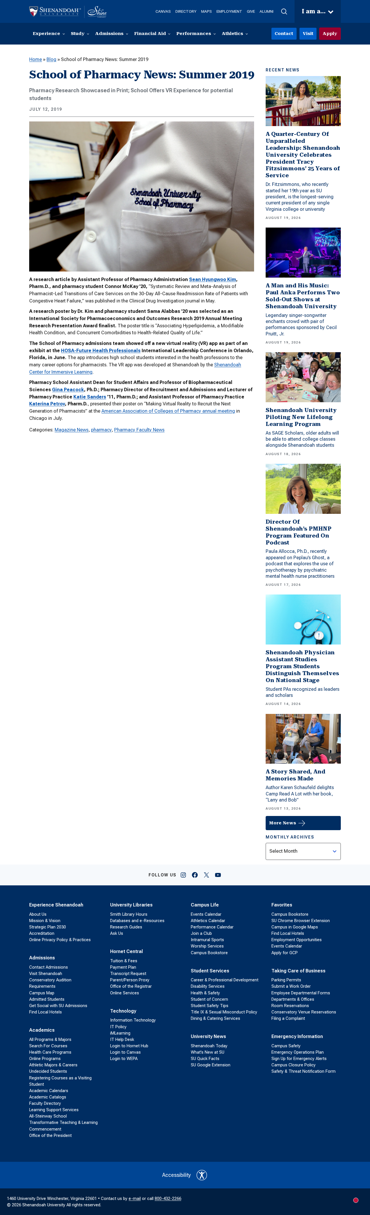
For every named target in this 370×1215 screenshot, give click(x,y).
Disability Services (208, 986)
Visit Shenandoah (45, 973)
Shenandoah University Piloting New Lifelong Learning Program (301, 417)
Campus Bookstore (209, 952)
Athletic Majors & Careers (53, 1065)
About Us (38, 914)
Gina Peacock (68, 389)
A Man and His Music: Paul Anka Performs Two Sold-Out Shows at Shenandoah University (303, 296)
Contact (284, 33)
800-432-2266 (168, 1198)
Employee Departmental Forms (300, 993)
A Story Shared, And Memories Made (295, 775)
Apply (330, 33)
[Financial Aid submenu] (169, 33)
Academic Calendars (48, 1090)
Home (35, 59)
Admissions (42, 958)
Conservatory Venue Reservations (303, 1012)
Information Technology (133, 1020)
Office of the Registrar (131, 986)
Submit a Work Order (291, 986)
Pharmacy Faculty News (139, 430)
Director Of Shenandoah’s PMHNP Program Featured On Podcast (299, 532)
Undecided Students (48, 1071)
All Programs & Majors (50, 1039)
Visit (308, 33)
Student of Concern (209, 999)
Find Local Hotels (45, 1012)
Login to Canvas (125, 1052)
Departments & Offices (292, 999)
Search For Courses (48, 1045)
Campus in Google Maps (294, 927)
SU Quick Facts (205, 1058)
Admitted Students (46, 999)
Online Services (124, 993)
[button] (284, 11)
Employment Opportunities (296, 939)
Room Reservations (290, 1005)
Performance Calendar (212, 927)
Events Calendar (206, 914)
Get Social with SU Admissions (58, 1005)
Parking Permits (286, 980)
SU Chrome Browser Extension (300, 920)
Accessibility (176, 1175)
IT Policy (118, 1026)
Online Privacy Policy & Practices (60, 939)
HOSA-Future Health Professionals (100, 350)
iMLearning (120, 1033)
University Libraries (131, 905)
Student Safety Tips (209, 1005)
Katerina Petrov (47, 404)
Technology (123, 1011)
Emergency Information (297, 1036)
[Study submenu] (88, 33)
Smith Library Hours (128, 914)
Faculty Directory (45, 1103)
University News (208, 1036)
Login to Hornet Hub (129, 1045)
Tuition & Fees (123, 960)
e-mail (135, 1198)
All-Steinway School (48, 1116)
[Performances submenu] (214, 33)
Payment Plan (123, 967)
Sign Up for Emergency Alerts (299, 1058)
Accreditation (41, 933)
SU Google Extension (210, 1065)
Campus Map (41, 993)
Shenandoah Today (209, 1045)
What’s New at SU (207, 1052)
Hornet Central (126, 951)
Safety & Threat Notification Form (303, 1071)
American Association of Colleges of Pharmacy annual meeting (168, 411)
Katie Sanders (89, 397)
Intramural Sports (207, 939)
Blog (51, 59)
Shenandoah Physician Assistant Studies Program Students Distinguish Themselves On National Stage (302, 666)
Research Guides (126, 927)
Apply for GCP (284, 952)
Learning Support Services (54, 1109)
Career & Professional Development (224, 980)
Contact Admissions (48, 967)
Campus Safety (286, 1045)
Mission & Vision (44, 920)
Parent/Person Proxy (129, 980)
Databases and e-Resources (137, 920)
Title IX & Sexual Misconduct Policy (224, 1012)
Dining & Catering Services (215, 1018)
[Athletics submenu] (246, 33)
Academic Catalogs (47, 1097)
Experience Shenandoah (56, 905)
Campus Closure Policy (293, 1065)
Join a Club (201, 933)
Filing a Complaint (288, 1018)
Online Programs (45, 1058)
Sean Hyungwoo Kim (212, 279)
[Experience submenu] (63, 33)
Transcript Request (128, 973)
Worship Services (207, 946)
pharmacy (101, 430)
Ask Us (116, 933)
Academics (42, 1030)
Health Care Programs (50, 1052)
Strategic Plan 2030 (47, 927)
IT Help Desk (122, 1039)
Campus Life (205, 905)
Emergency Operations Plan (297, 1052)
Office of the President (50, 1135)
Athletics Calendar (208, 920)
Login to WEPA (124, 1058)
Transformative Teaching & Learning (63, 1122)
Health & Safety (205, 993)
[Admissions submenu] (127, 33)
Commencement (45, 1129)
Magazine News (71, 430)
